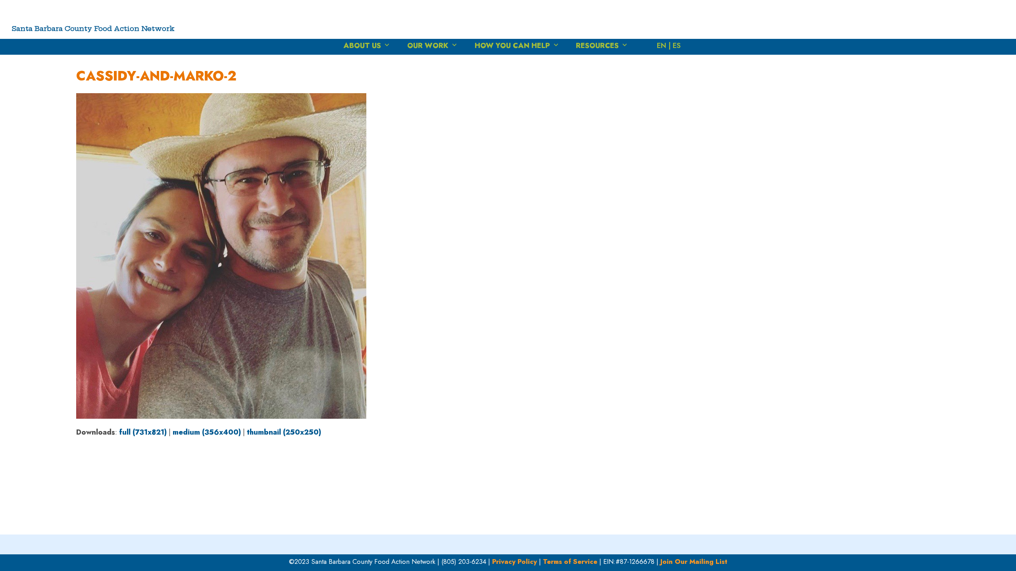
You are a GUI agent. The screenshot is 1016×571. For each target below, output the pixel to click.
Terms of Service (570, 561)
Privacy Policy (514, 561)
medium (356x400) (207, 432)
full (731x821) (143, 432)
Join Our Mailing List (693, 561)
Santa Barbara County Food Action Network (93, 28)
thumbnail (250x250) (284, 432)
